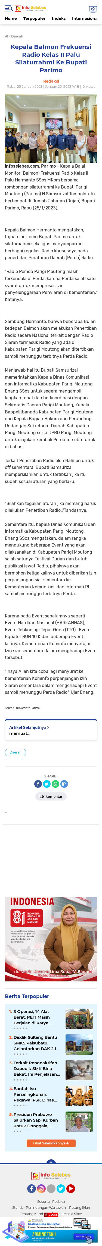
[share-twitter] (47, 784)
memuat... (19, 733)
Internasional (85, 18)
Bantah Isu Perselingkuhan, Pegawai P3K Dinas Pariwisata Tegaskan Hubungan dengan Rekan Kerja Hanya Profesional (35, 1094)
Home (11, 18)
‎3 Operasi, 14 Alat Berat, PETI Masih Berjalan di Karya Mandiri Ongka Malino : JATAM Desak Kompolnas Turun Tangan (36, 1017)
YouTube (74, 1195)
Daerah (15, 752)
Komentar (53, 797)
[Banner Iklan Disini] (51, 1231)
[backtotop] (51, 1164)
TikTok (53, 1195)
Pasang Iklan (79, 1208)
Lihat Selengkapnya (49, 1143)
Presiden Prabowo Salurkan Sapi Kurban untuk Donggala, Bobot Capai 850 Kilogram (36, 1120)
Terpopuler (34, 18)
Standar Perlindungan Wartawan (39, 1208)
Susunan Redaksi (51, 1202)
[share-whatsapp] (55, 784)
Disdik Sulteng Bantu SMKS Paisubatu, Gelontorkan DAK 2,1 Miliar (35, 1043)
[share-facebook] (38, 784)
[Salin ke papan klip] (64, 784)
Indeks (59, 18)
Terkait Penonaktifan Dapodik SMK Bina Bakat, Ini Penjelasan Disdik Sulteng (35, 1068)
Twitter (63, 1195)
